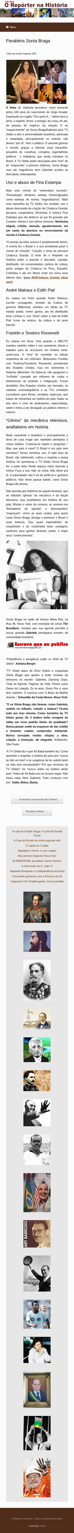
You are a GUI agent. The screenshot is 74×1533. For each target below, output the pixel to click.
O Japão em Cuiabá (37, 845)
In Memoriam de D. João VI (37, 866)
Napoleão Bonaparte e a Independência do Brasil (37, 871)
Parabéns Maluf (37, 811)
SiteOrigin (34, 1526)
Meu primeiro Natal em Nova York (37, 855)
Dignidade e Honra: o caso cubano (37, 850)
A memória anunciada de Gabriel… (37, 799)
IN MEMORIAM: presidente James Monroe (37, 860)
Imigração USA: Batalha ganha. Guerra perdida (37, 881)
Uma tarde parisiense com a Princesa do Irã (37, 876)
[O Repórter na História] (37, 8)
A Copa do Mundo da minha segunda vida (37, 840)
